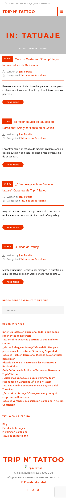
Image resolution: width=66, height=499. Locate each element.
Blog (4, 424)
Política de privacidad (33, 482)
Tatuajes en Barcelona (33, 75)
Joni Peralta (25, 71)
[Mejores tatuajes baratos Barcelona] (33, 467)
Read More (13, 102)
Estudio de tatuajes (13, 428)
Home (22, 48)
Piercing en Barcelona (15, 431)
